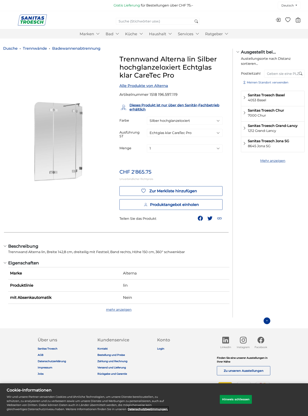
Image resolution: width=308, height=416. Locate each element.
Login (160, 348)
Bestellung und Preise (111, 354)
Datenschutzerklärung (52, 361)
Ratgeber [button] (214, 34)
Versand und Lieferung (111, 367)
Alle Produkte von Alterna (143, 85)
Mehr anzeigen (272, 161)
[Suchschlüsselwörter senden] (196, 21)
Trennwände (35, 48)
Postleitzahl (250, 73)
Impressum (45, 367)
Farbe (124, 120)
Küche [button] (131, 34)
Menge (125, 148)
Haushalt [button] (158, 34)
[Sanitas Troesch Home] (32, 20)
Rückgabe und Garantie (112, 373)
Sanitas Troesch (47, 348)
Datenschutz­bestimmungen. (148, 409)
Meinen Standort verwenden (267, 82)
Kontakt (102, 348)
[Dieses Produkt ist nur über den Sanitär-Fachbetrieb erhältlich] (301, 74)
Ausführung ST (129, 134)
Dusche (10, 48)
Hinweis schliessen (236, 399)
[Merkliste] (287, 20)
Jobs (41, 373)
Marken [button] (87, 34)
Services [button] (186, 34)
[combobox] (158, 21)
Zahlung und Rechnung (112, 361)
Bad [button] (110, 34)
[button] (220, 218)
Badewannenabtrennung (76, 48)
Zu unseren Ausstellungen (244, 371)
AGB (40, 354)
